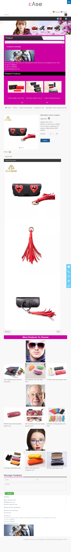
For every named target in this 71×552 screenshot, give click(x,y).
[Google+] (60, 18)
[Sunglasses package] (35, 351)
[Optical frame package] (35, 440)
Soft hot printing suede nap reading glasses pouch (35, 425)
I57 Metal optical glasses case (55, 468)
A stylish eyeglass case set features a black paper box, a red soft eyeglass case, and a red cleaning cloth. (16, 98)
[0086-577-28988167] (68, 271)
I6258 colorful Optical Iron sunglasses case (32, 469)
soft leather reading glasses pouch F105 (56, 425)
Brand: (7, 156)
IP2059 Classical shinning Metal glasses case (12, 425)
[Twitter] (63, 18)
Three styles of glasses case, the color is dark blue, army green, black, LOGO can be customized (34, 98)
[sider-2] (35, 396)
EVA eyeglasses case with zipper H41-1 (34, 380)
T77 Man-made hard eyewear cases (56, 379)
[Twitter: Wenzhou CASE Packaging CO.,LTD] (68, 276)
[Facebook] (66, 18)
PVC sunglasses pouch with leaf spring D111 (12, 380)
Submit (9, 493)
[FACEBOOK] (68, 281)
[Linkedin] (58, 18)
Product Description (10, 160)
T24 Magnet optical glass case (12, 468)
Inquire (45, 140)
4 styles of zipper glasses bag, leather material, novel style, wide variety (52, 98)
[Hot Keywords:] (66, 14)
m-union (65, 539)
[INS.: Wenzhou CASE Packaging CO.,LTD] (68, 285)
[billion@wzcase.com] (68, 266)
